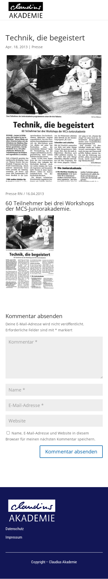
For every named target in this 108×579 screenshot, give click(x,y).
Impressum (14, 537)
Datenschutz (15, 529)
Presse (37, 46)
